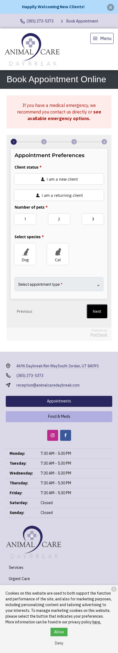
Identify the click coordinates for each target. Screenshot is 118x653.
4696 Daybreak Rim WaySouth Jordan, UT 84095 (57, 366)
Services (16, 567)
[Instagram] (52, 435)
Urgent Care (19, 578)
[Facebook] (65, 435)
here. (96, 622)
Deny (59, 643)
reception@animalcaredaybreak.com (48, 385)
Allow (59, 631)
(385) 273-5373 (29, 375)
